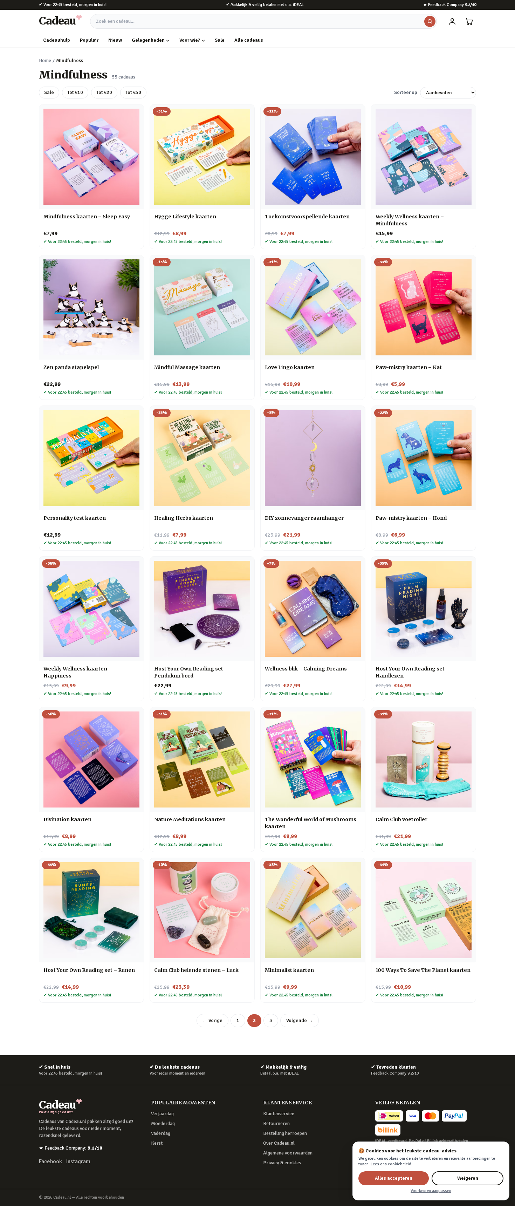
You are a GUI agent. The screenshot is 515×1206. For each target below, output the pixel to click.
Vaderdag (160, 1133)
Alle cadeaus (248, 40)
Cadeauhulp (56, 40)
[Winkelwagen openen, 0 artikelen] (469, 21)
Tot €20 (104, 92)
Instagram (78, 1161)
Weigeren (467, 1178)
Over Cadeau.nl (279, 1143)
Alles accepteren (393, 1178)
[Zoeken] (429, 21)
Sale (220, 40)
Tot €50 (133, 92)
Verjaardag (162, 1114)
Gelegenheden (148, 40)
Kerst (157, 1143)
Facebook (50, 1161)
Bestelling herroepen (285, 1133)
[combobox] (263, 21)
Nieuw (115, 40)
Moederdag (163, 1123)
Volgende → (299, 1020)
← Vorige (212, 1020)
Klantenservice (278, 1114)
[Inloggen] (452, 21)
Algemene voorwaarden (288, 1153)
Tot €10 (75, 92)
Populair (89, 40)
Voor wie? (189, 40)
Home (45, 60)
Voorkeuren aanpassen (431, 1190)
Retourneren (276, 1123)
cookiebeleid (399, 1164)
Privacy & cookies (282, 1163)
